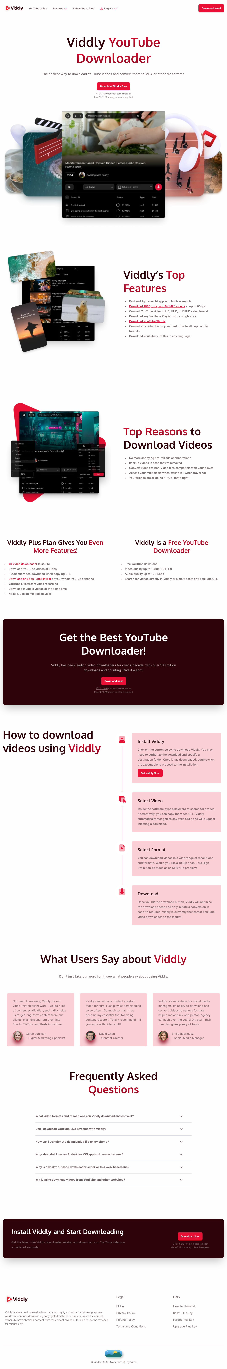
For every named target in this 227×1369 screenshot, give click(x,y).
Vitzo (133, 1361)
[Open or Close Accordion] (181, 1116)
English (108, 8)
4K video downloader (23, 564)
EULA (120, 1306)
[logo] (13, 8)
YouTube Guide (38, 8)
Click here (102, 93)
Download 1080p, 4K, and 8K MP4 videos (157, 306)
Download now (113, 680)
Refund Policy (125, 1319)
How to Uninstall (184, 1306)
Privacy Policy (125, 1313)
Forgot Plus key (183, 1319)
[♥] (113, 1353)
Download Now (190, 1236)
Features (58, 8)
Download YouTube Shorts (147, 321)
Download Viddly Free (113, 86)
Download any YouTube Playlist (30, 579)
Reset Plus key (183, 1313)
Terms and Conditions (131, 1326)
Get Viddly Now (150, 773)
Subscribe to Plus (83, 8)
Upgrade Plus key (185, 1326)
